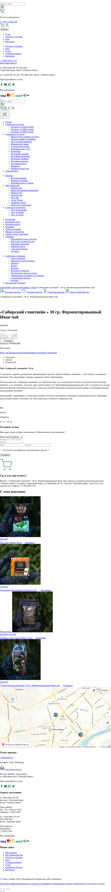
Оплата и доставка (14, 37)
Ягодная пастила (18, 164)
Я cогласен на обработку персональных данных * (26, 450)
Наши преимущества (79, 292)
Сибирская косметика (15, 207)
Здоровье (9, 236)
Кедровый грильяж (19, 154)
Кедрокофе (10, 219)
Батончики (16, 151)
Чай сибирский (12, 185)
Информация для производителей (89, 883)
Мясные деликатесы (14, 232)
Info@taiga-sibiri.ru (8, 63)
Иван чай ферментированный (24, 190)
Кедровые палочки (19, 161)
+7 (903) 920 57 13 (8, 60)
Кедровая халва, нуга (20, 149)
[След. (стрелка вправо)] (4, 891)
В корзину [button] (30, 542)
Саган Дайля (17, 200)
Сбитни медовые (13, 229)
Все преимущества (14, 855)
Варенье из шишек (19, 180)
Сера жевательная (19, 249)
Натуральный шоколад (21, 141)
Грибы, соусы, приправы (16, 234)
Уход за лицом (17, 212)
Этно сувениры (18, 258)
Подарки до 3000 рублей (22, 132)
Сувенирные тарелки (20, 278)
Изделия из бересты (20, 270)
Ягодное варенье (18, 178)
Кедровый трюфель (20, 159)
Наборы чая (16, 188)
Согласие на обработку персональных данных (51, 883)
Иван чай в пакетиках (21, 205)
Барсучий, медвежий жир (22, 241)
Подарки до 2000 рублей (22, 129)
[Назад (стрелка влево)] (1, 891)
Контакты (9, 41)
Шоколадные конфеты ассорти (25, 137)
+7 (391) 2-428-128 (8, 22)
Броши (14, 266)
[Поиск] (2, 7)
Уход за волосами (19, 210)
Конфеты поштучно (20, 168)
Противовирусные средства (24, 239)
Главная (3, 287)
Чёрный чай (16, 193)
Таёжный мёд (11, 171)
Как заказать (11, 852)
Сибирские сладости (15, 134)
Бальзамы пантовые (20, 244)
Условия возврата (13, 53)
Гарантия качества (56, 292)
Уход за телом (17, 215)
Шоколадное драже (20, 144)
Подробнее (46, 590)
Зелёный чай (17, 195)
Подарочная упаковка (15, 283)
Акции (8, 122)
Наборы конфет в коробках (23, 139)
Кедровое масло (12, 224)
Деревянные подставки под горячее (27, 275)
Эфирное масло (18, 246)
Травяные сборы (18, 202)
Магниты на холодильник (23, 261)
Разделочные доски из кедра (24, 273)
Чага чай (15, 198)
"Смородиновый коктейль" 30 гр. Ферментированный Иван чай (30, 685)
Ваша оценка (6, 437)
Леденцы (15, 251)
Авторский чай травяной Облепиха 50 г (19, 590)
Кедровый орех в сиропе (22, 183)
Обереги (15, 263)
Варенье (9, 175)
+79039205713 (6, 758)
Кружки (14, 280)
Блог (7, 39)
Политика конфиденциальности (15, 883)
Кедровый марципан (20, 156)
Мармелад (15, 166)
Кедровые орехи (12, 222)
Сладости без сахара (20, 146)
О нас (8, 34)
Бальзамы (9, 227)
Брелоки (15, 268)
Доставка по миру (13, 292)
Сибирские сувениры (15, 256)
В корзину (8, 341)
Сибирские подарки (14, 124)
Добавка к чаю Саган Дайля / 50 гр (16, 638)
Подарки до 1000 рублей (22, 127)
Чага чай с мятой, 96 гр (11, 542)
